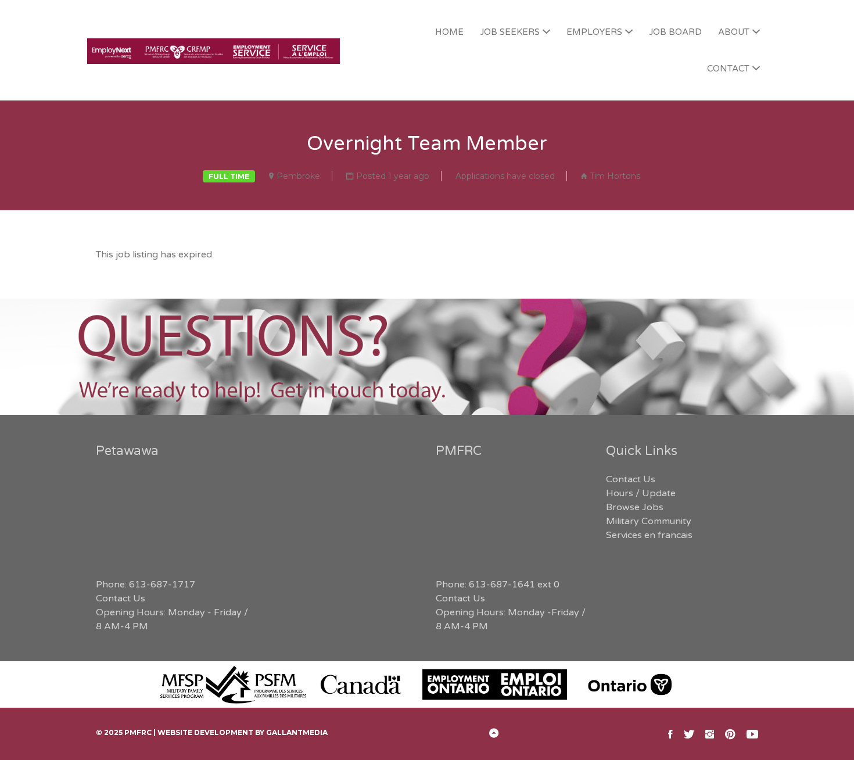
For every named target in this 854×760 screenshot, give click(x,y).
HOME (449, 32)
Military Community (648, 521)
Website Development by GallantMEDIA (242, 732)
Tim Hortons (615, 176)
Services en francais (649, 535)
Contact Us (120, 598)
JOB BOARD (675, 32)
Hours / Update (641, 493)
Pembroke (298, 176)
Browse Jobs (634, 507)
